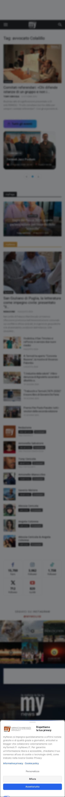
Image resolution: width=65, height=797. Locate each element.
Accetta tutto (32, 786)
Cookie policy (32, 763)
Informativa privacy (13, 763)
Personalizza (32, 771)
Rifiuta (32, 779)
